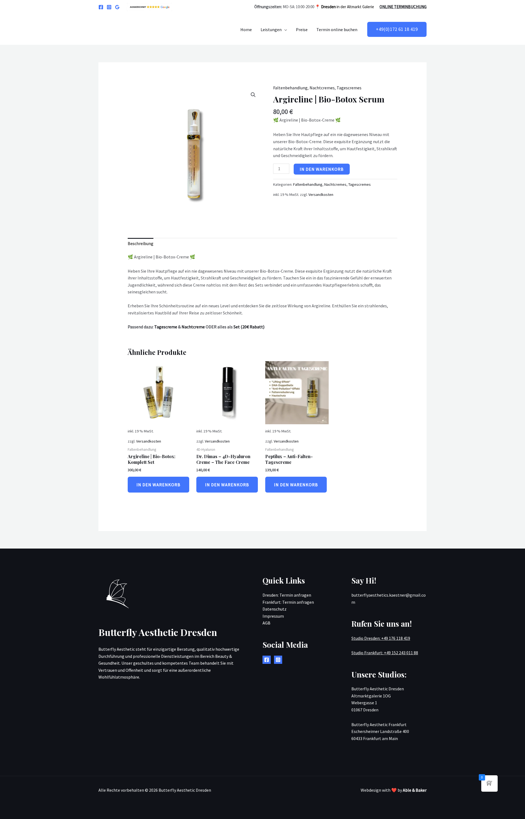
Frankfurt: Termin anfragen (288, 602)
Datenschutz (274, 609)
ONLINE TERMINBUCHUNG (403, 6)
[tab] (140, 243)
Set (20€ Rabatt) (249, 326)
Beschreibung (140, 243)
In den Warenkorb (322, 169)
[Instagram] (109, 7)
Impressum (273, 616)
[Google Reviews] (117, 7)
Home (246, 29)
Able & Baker (415, 790)
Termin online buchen (336, 29)
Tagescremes (349, 87)
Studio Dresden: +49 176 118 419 (380, 638)
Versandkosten (320, 194)
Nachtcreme (193, 326)
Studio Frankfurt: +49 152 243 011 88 (384, 652)
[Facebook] (100, 7)
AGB (266, 623)
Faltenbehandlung (290, 87)
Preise (302, 29)
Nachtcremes (322, 87)
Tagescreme (165, 326)
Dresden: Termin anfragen (286, 595)
